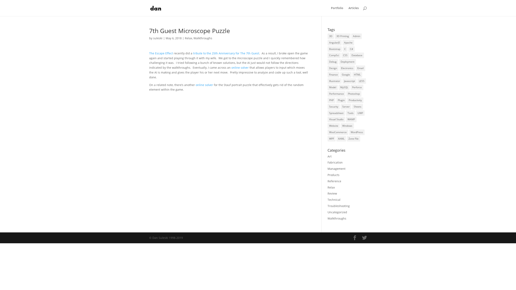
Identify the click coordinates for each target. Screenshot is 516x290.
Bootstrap (334, 49)
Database (357, 55)
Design (333, 68)
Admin (356, 36)
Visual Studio (336, 119)
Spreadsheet (336, 113)
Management (336, 169)
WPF (331, 138)
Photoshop (354, 93)
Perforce (357, 87)
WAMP (351, 119)
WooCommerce (338, 132)
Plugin (341, 100)
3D (330, 36)
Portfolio (337, 8)
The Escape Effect (161, 53)
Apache (348, 42)
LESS (361, 81)
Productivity (355, 100)
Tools (350, 113)
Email (360, 68)
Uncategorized (337, 212)
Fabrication (335, 162)
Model (332, 87)
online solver (240, 67)
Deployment (347, 61)
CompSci (334, 55)
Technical (334, 200)
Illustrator (334, 81)
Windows (347, 125)
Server (346, 106)
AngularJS (334, 42)
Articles (354, 8)
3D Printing (342, 36)
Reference (334, 181)
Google (346, 74)
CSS (345, 55)
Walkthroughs (203, 38)
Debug (333, 61)
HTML (357, 74)
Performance (336, 93)
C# (351, 49)
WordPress (357, 132)
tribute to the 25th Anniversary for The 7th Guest (226, 53)
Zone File (354, 138)
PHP (331, 100)
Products (333, 175)
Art (330, 156)
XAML (341, 138)
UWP (360, 113)
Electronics (347, 68)
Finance (333, 74)
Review (332, 193)
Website (333, 125)
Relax (188, 38)
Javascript (349, 81)
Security (333, 106)
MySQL (344, 87)
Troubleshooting (339, 206)
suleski (157, 38)
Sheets (357, 106)
